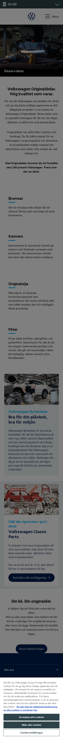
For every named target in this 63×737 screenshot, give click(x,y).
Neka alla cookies (31, 725)
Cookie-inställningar (31, 732)
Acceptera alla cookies (31, 717)
